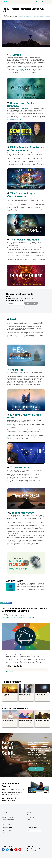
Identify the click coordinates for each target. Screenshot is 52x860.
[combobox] (34, 831)
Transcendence (19, 467)
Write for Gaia (30, 817)
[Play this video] (26, 88)
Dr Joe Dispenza (20, 69)
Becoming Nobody (22, 512)
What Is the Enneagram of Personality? (19, 669)
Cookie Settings (6, 824)
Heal (13, 319)
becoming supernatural (26, 108)
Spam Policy (5, 822)
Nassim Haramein (29, 69)
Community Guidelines (7, 817)
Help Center (30, 812)
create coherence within (15, 119)
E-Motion (15, 54)
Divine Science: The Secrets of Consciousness (26, 149)
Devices (4, 814)
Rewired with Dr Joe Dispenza (21, 105)
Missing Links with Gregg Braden (24, 416)
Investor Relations (6, 830)
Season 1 (9, 424)
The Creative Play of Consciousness (21, 195)
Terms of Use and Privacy (8, 819)
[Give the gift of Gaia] (42, 1)
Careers (29, 814)
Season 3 (9, 435)
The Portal (16, 369)
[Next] (48, 693)
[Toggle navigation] (1, 1)
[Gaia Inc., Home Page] (5, 1)
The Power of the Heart (24, 239)
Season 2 (9, 429)
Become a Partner (6, 835)
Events (28, 819)
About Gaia (4, 812)
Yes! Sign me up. (31, 303)
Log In (47, 1)
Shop (3, 832)
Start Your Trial (36, 769)
